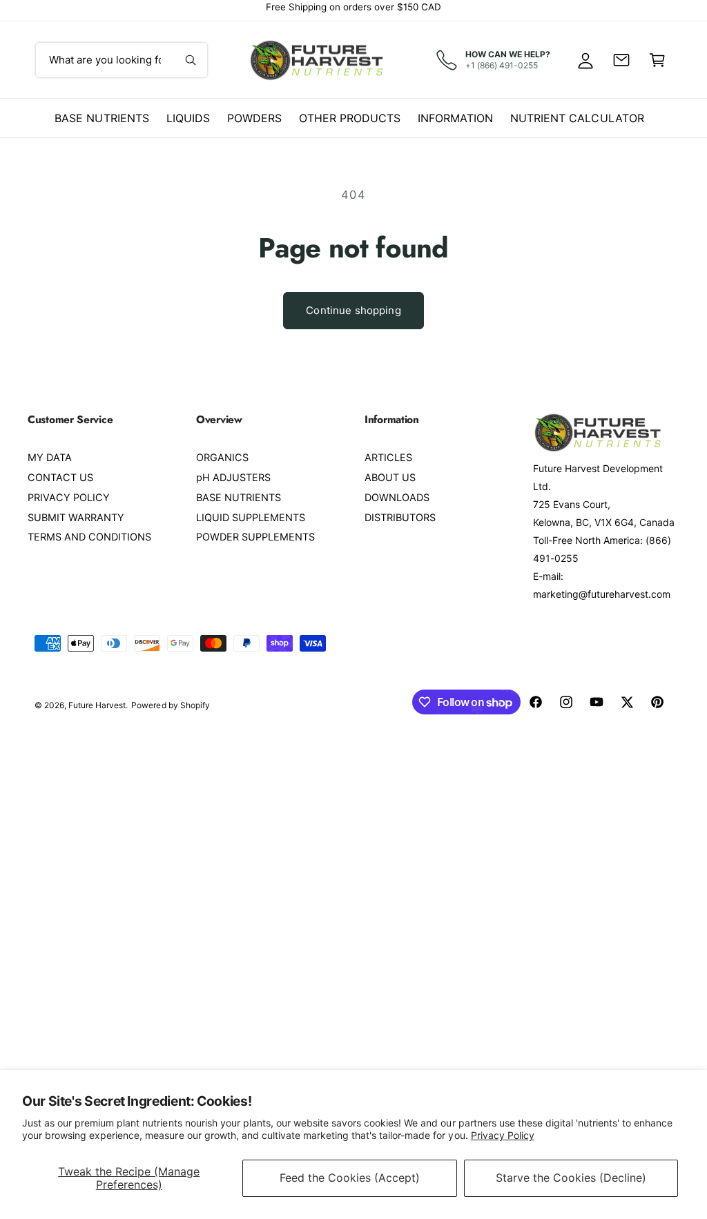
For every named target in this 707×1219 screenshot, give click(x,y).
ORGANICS (222, 457)
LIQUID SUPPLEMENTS (250, 517)
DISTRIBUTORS (400, 517)
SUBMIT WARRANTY (76, 517)
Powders (254, 118)
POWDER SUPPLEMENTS (255, 537)
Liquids (188, 118)
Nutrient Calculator (576, 118)
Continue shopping (353, 310)
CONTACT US (60, 477)
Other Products (349, 118)
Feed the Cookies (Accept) (350, 1177)
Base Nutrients (101, 118)
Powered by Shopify (170, 705)
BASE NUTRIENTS (238, 497)
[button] (657, 60)
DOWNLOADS (397, 497)
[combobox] (121, 60)
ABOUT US (390, 477)
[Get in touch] (621, 60)
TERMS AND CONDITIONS (89, 537)
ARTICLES (388, 457)
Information (455, 118)
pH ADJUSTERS (233, 477)
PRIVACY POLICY (69, 497)
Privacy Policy (502, 1135)
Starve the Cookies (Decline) (571, 1177)
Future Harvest (97, 705)
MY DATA (50, 457)
